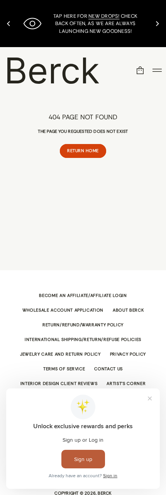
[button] (140, 70)
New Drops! (104, 16)
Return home (83, 150)
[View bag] (140, 70)
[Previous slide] (8, 23)
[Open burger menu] (157, 70)
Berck (52, 70)
